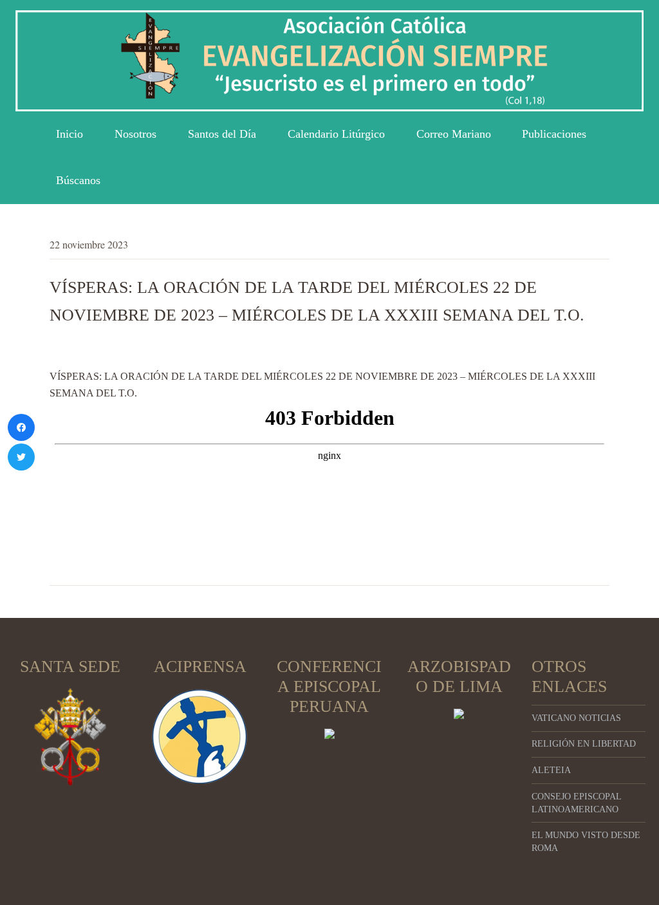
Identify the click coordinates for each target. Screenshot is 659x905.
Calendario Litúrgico (336, 133)
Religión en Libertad (584, 744)
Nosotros (135, 133)
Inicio (69, 133)
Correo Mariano (453, 133)
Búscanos (78, 180)
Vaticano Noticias (576, 718)
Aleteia (551, 770)
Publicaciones (554, 133)
